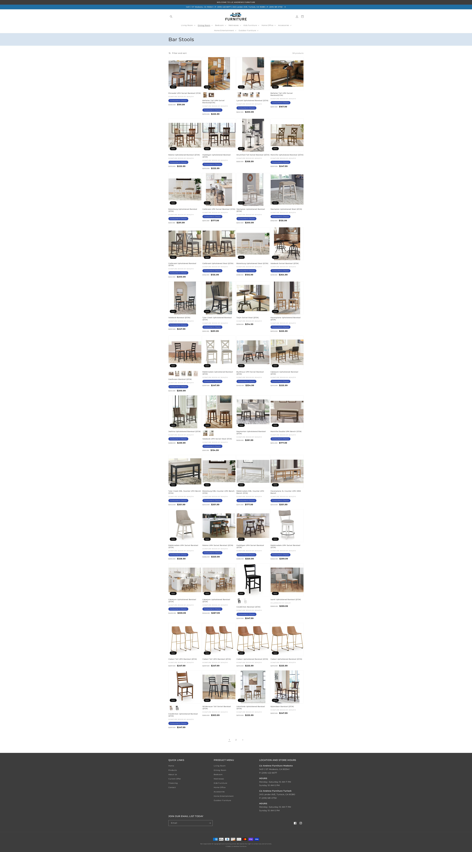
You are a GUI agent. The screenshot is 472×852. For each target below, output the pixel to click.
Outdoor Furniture (222, 800)
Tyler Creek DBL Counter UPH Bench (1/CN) (184, 492)
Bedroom (218, 774)
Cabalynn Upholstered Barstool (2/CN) (284, 373)
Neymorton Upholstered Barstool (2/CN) (251, 432)
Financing (173, 783)
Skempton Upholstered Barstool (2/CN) (250, 210)
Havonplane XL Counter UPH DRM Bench (286, 492)
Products (172, 770)
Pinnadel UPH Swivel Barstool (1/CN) (184, 93)
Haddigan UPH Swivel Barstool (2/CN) (250, 546)
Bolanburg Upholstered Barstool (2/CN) (182, 210)
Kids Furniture (220, 783)
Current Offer (174, 779)
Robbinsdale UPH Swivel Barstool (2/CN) (183, 546)
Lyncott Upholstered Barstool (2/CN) (252, 100)
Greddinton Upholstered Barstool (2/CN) (183, 715)
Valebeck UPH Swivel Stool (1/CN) (217, 439)
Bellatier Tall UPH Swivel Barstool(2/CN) (213, 101)
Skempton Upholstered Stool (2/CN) (286, 209)
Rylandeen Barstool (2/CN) (282, 706)
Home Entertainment (224, 796)
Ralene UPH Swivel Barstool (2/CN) (217, 545)
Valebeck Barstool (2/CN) (179, 318)
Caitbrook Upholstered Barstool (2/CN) (182, 264)
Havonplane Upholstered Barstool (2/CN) (286, 319)
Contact (172, 787)
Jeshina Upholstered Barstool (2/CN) (184, 431)
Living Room (220, 766)
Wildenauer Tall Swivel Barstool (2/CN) (216, 707)
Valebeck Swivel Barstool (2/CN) (285, 263)
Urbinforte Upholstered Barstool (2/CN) (250, 707)
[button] (171, 16)
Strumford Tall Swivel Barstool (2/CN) (252, 155)
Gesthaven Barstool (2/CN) (180, 379)
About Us (172, 774)
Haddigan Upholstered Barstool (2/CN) (216, 156)
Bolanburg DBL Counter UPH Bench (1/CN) (218, 492)
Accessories (219, 792)
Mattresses (219, 779)
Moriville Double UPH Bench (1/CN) (286, 431)
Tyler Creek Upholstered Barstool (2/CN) (217, 319)
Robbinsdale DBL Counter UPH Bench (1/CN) (250, 492)
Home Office (220, 787)
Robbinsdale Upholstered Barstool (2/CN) (217, 373)
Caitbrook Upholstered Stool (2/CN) (217, 263)
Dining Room (220, 770)
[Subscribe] (210, 823)
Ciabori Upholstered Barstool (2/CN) (252, 659)
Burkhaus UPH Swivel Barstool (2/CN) (250, 373)
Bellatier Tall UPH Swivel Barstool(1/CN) (282, 94)
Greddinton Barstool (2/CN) (248, 607)
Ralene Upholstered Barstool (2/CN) (184, 155)
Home (171, 766)
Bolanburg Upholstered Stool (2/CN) (252, 263)
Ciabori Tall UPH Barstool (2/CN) (182, 659)
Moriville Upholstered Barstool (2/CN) (287, 155)
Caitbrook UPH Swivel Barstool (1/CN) (218, 209)
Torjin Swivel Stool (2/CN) (247, 318)
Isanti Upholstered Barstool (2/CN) (286, 599)
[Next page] (242, 740)
